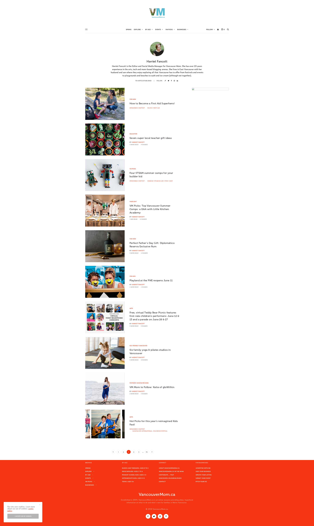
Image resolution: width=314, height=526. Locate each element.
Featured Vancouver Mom (139, 383)
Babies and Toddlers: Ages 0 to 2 (135, 468)
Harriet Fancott (138, 142)
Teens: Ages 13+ (128, 481)
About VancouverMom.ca (169, 468)
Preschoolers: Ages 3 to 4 (132, 471)
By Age (148, 29)
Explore (137, 29)
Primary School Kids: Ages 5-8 (134, 475)
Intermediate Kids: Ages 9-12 (133, 478)
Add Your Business (203, 471)
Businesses (181, 29)
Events (158, 29)
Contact (162, 481)
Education (133, 134)
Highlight (133, 201)
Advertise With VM (203, 468)
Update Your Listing (204, 475)
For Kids (133, 276)
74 (146, 452)
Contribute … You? (166, 475)
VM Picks (169, 29)
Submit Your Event (203, 478)
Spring (128, 29)
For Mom (133, 99)
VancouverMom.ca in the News (171, 471)
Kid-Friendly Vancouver (138, 346)
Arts (131, 308)
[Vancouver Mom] (157, 13)
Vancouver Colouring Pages (170, 478)
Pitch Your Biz (201, 481)
